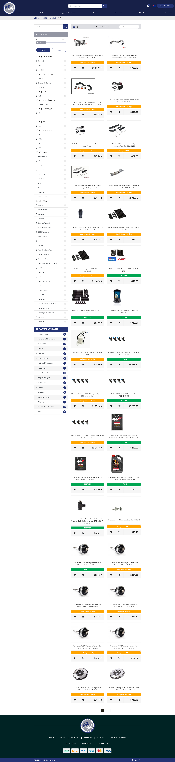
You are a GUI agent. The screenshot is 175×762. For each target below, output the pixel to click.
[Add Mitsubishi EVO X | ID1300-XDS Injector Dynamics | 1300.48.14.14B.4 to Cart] (83, 406)
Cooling (51, 387)
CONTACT (101, 738)
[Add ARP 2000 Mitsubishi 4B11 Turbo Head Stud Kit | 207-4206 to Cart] (119, 240)
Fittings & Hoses (51, 397)
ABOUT (63, 738)
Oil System (51, 402)
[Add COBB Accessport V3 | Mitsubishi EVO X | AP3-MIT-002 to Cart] (119, 323)
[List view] (76, 26)
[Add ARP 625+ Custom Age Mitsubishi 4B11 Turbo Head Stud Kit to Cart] (83, 281)
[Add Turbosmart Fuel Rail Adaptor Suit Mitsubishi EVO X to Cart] (119, 532)
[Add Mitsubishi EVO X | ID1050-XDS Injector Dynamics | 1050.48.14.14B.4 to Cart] (119, 365)
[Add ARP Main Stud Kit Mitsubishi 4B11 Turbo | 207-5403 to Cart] (83, 323)
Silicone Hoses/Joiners (51, 407)
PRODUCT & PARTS (118, 738)
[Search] (104, 6)
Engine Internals (51, 334)
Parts (42, 13)
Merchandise (51, 382)
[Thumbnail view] (73, 26)
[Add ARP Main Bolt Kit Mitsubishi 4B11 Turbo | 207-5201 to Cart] (119, 281)
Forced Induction (51, 373)
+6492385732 (166, 6)
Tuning (95, 13)
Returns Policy (87, 743)
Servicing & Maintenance (51, 339)
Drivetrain (51, 392)
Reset (59, 50)
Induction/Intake (51, 358)
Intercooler (51, 353)
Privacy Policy (71, 743)
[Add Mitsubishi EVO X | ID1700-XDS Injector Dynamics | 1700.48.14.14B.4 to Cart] (119, 406)
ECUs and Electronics (51, 363)
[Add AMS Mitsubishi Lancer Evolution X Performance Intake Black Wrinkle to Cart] (119, 112)
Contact (168, 13)
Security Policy (103, 743)
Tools (51, 412)
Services (118, 13)
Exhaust (51, 349)
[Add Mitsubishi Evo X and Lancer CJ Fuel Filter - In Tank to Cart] (83, 365)
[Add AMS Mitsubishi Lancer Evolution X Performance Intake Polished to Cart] (83, 156)
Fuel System (51, 344)
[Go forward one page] (108, 710)
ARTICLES (75, 738)
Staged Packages (51, 378)
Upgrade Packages (68, 13)
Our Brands (143, 13)
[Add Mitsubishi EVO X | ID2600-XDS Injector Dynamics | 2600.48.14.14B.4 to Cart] (83, 448)
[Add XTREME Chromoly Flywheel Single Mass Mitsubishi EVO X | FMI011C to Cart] (83, 700)
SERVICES (88, 738)
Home (20, 13)
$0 (41, 42)
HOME (51, 738)
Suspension (51, 368)
